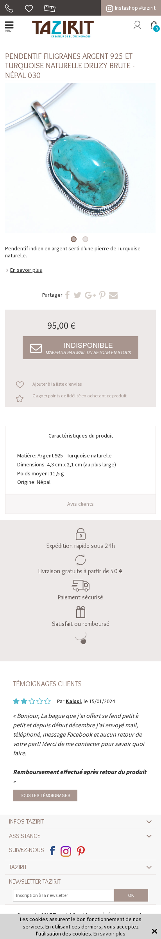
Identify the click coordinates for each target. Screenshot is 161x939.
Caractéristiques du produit (80, 435)
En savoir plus (26, 269)
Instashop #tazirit (135, 7)
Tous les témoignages (45, 795)
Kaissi (73, 701)
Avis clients (80, 503)
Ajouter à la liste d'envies (57, 384)
